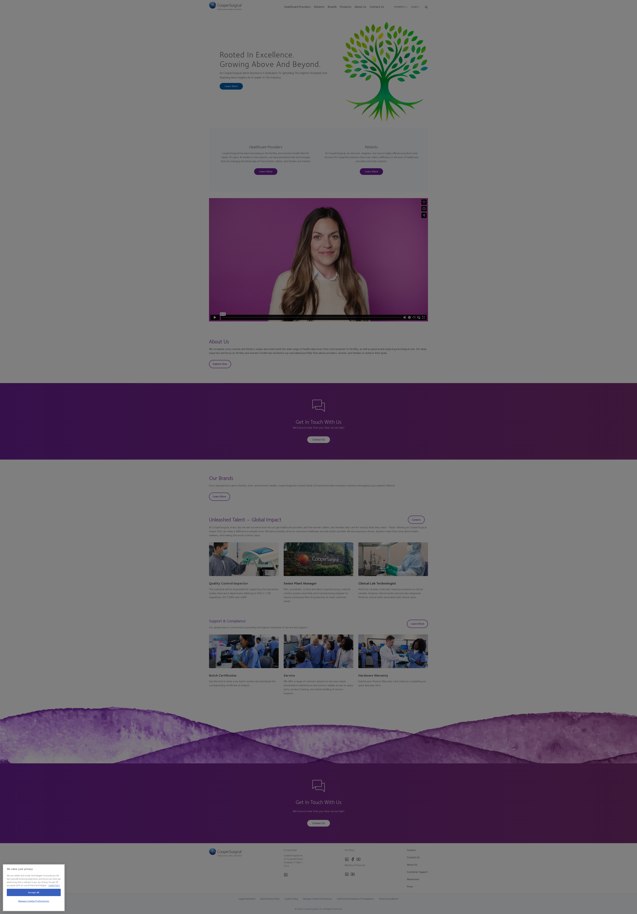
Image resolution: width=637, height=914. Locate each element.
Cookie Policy (54, 885)
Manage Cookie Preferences (33, 901)
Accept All (33, 892)
